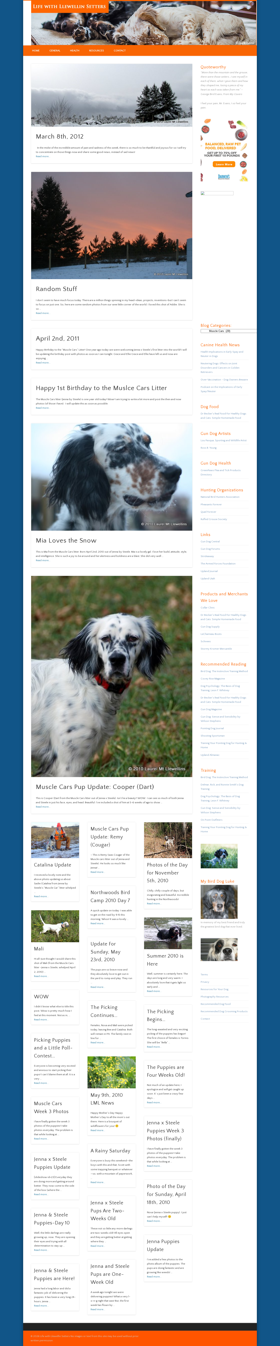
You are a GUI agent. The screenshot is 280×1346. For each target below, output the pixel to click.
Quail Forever (208, 511)
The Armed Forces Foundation (218, 563)
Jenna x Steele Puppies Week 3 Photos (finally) (165, 1131)
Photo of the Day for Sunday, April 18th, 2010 (166, 1194)
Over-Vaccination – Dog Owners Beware (224, 379)
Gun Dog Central (210, 541)
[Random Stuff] (111, 225)
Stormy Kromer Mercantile (216, 648)
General (54, 50)
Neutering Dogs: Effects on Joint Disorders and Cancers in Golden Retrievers (220, 367)
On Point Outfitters (211, 819)
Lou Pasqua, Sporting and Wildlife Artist (224, 440)
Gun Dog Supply (210, 626)
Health (74, 50)
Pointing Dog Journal (212, 728)
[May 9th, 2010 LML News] (111, 1072)
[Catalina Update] (55, 840)
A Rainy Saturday (110, 1151)
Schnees (206, 641)
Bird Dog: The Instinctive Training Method (224, 671)
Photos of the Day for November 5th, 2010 (167, 873)
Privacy (205, 981)
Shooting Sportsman (213, 735)
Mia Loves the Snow (66, 540)
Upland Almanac (210, 755)
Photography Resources (215, 996)
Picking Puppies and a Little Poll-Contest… (53, 1048)
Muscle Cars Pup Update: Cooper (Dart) (95, 787)
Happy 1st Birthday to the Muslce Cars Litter (101, 388)
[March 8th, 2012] (111, 95)
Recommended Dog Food (216, 1004)
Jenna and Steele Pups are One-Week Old (110, 1274)
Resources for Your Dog (214, 989)
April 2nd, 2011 (58, 338)
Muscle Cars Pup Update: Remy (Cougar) (110, 837)
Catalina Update (52, 865)
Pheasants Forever (211, 504)
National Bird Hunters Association (220, 496)
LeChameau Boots (211, 634)
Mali (39, 949)
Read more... (43, 156)
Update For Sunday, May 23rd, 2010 (105, 952)
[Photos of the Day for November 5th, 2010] (168, 840)
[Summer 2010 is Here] (168, 933)
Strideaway (207, 556)
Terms (204, 974)
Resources (96, 50)
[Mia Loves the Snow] (111, 477)
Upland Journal (209, 571)
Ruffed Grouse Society (214, 519)
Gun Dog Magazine (211, 709)
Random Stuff (56, 289)
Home (36, 50)
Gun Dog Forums (210, 548)
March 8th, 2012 (60, 136)
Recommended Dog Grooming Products (224, 1011)
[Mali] (55, 926)
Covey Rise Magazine (213, 678)
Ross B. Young (208, 447)
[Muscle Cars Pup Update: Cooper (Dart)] (111, 676)
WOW (41, 997)
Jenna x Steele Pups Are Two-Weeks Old (108, 1211)
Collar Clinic (208, 607)
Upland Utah (208, 578)
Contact (120, 50)
